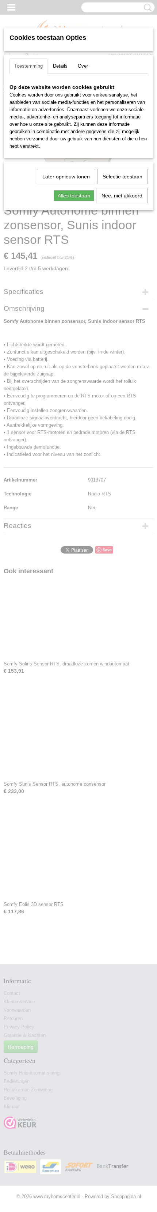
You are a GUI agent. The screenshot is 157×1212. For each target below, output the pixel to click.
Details (60, 66)
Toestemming (28, 66)
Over (83, 66)
